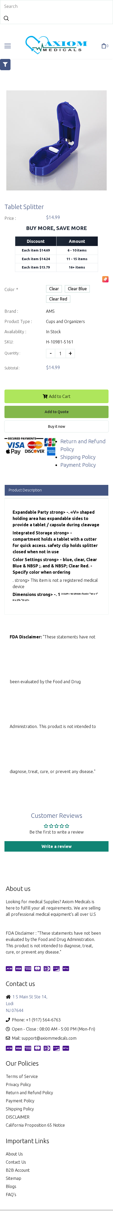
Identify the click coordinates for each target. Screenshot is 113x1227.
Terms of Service (22, 1076)
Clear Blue (77, 288)
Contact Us (16, 1162)
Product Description (25, 490)
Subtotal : (12, 368)
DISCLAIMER (17, 1117)
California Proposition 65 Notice (35, 1125)
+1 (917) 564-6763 (43, 1019)
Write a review (57, 846)
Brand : (11, 311)
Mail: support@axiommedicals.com (44, 1038)
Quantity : (12, 353)
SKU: (8, 341)
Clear (54, 288)
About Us (14, 1154)
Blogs (11, 1186)
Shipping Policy (77, 457)
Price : (10, 218)
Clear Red (58, 299)
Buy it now (56, 426)
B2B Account (18, 1170)
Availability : (15, 331)
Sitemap (13, 1178)
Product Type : (18, 321)
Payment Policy (78, 465)
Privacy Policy (18, 1084)
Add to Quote (57, 412)
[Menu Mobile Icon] (7, 46)
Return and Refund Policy (29, 1092)
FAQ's (11, 1194)
